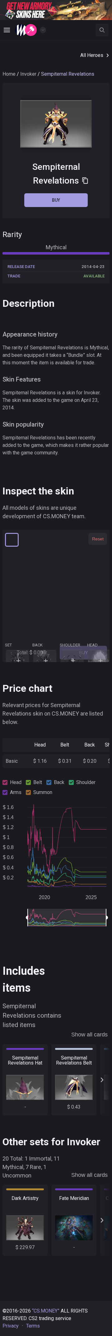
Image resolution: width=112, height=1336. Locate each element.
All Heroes (91, 55)
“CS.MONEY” (45, 1311)
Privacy (10, 1326)
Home (9, 74)
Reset (98, 538)
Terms (33, 1326)
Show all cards (89, 1034)
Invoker (28, 74)
